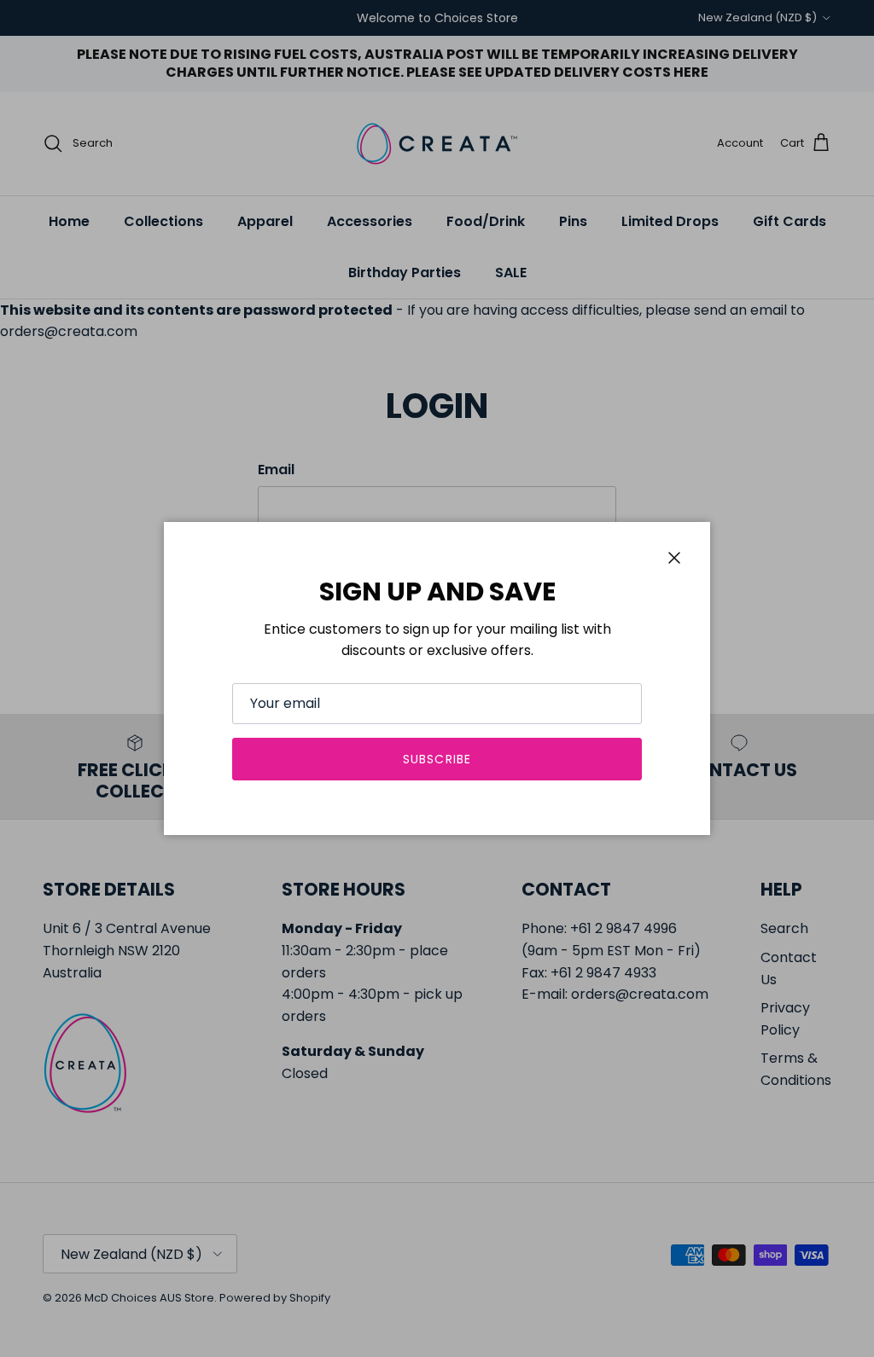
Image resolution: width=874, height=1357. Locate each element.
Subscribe (437, 759)
